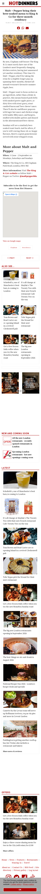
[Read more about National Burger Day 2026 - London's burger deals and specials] (20, 672)
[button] (13, 28)
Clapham (13, 247)
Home (4, 859)
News (11, 859)
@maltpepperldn (28, 176)
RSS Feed (29, 867)
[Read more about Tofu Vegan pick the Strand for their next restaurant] (28, 310)
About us (6, 867)
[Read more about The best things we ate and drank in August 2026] (20, 646)
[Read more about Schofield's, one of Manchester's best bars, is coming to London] (11, 275)
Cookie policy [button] (16, 884)
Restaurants (32, 859)
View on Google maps (12, 241)
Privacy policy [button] (28, 884)
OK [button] (20, 890)
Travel (27, 862)
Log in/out (33, 870)
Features (21, 859)
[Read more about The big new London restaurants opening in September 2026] (28, 339)
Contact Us (17, 867)
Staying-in (16, 862)
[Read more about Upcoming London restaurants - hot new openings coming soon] (7, 454)
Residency (26, 247)
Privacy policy (20, 870)
